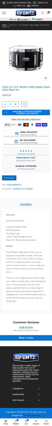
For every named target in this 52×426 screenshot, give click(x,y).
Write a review (26, 338)
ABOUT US (21, 6)
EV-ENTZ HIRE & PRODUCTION (19, 3)
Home (4, 25)
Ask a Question (9, 178)
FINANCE (35, 6)
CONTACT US (42, 3)
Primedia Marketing (31, 415)
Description (26, 204)
